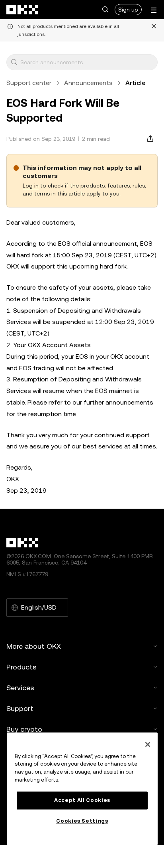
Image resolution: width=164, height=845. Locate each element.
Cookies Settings (82, 821)
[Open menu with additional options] (154, 10)
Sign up (128, 9)
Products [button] (21, 667)
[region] (82, 788)
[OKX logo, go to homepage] (22, 9)
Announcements (88, 83)
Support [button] (19, 708)
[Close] (147, 744)
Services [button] (20, 687)
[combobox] (87, 62)
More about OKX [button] (33, 646)
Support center (28, 83)
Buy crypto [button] (24, 729)
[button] (105, 9)
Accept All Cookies (82, 800)
